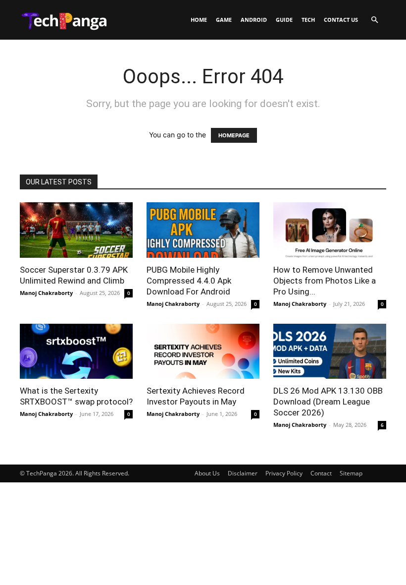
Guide (284, 19)
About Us (207, 473)
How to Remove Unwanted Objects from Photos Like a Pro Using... (324, 280)
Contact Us (341, 19)
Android (254, 19)
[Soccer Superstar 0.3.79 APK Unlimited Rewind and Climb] (76, 230)
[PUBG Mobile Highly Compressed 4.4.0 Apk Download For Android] (203, 230)
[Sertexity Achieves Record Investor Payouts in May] (203, 351)
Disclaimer (242, 473)
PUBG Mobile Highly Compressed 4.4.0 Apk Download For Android (189, 280)
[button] (374, 20)
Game (224, 19)
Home (199, 19)
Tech (308, 19)
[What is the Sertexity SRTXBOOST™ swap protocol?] (76, 351)
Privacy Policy (284, 473)
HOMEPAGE (234, 135)
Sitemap (351, 473)
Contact (321, 473)
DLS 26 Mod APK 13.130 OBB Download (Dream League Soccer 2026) (328, 401)
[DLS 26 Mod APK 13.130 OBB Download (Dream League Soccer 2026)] (329, 351)
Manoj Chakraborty (46, 292)
